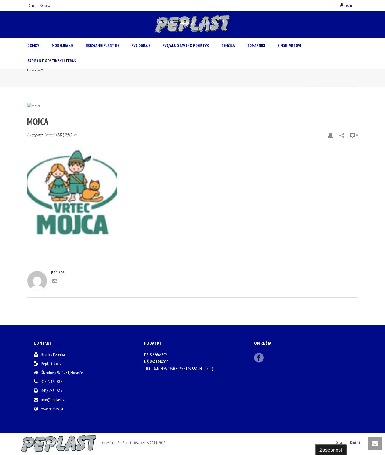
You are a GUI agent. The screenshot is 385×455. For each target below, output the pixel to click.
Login (348, 5)
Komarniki (256, 45)
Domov (33, 45)
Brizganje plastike (102, 45)
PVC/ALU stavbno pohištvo (185, 45)
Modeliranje (62, 45)
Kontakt (355, 442)
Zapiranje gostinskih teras (51, 60)
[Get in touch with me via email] (54, 282)
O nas (339, 442)
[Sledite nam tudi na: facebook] (259, 358)
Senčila (228, 45)
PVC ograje (140, 45)
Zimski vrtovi (289, 45)
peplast (37, 135)
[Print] (330, 135)
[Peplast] (192, 24)
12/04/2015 (63, 135)
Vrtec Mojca (330, 81)
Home (312, 81)
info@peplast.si (53, 399)
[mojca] (192, 106)
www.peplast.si (52, 408)
